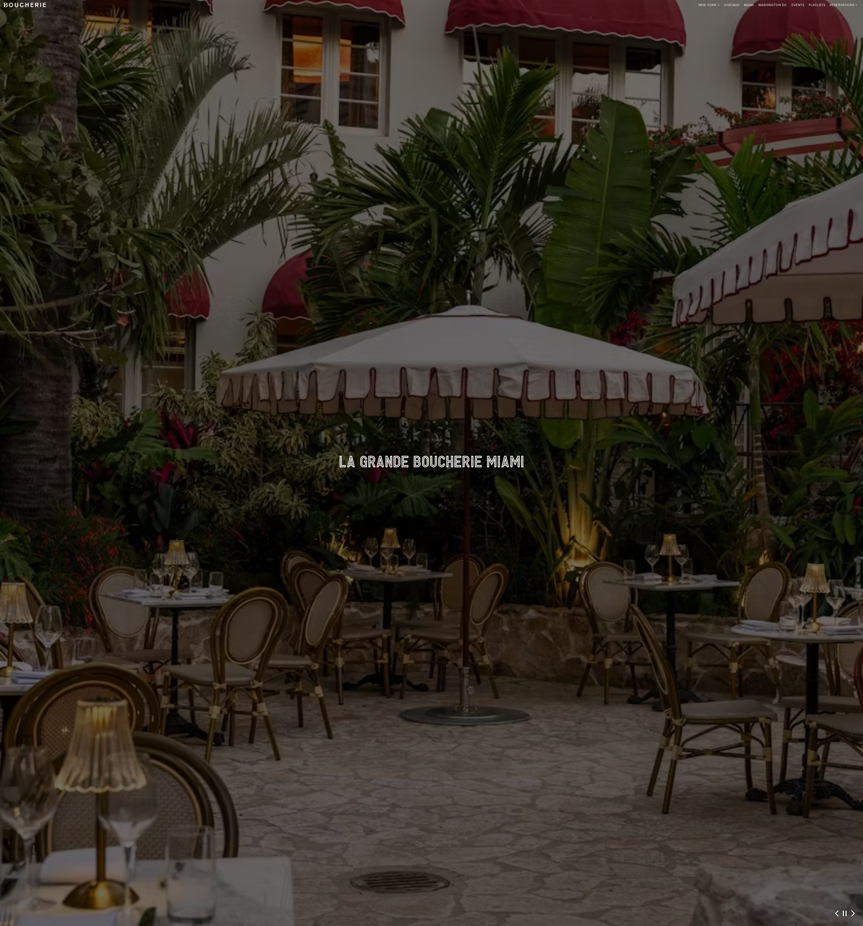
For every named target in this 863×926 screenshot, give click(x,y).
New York (709, 4)
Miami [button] (749, 4)
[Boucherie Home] (25, 4)
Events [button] (798, 4)
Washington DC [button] (772, 4)
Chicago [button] (732, 4)
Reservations (844, 4)
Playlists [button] (817, 4)
